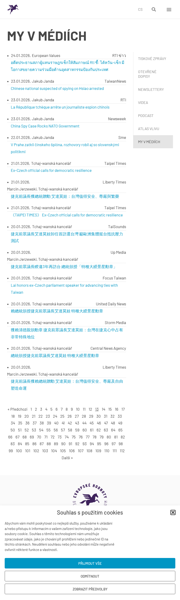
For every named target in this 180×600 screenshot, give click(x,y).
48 (113, 422)
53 (34, 429)
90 (63, 443)
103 (45, 450)
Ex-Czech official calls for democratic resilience (51, 170)
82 (123, 436)
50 (13, 429)
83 (13, 443)
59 (77, 429)
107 (80, 450)
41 (63, 422)
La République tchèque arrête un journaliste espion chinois (60, 107)
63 (106, 429)
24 (55, 416)
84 (20, 443)
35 (20, 422)
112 (122, 450)
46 (99, 422)
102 (36, 450)
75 (74, 436)
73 (60, 436)
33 (120, 416)
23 (48, 416)
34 (13, 422)
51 (20, 429)
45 (92, 422)
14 (103, 409)
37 (35, 422)
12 (90, 409)
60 (84, 429)
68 (24, 436)
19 (19, 416)
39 (49, 422)
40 (56, 422)
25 (62, 416)
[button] (173, 512)
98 (121, 443)
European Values (46, 55)
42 (70, 422)
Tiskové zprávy (152, 58)
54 (41, 429)
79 (102, 436)
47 (106, 422)
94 (92, 443)
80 (109, 436)
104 (54, 450)
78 (95, 436)
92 (77, 443)
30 (98, 416)
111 (114, 450)
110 (106, 450)
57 (63, 429)
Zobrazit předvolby (90, 589)
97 (114, 443)
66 (10, 436)
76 (81, 436)
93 (84, 443)
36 (27, 422)
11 (84, 409)
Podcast (146, 115)
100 (19, 450)
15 (110, 409)
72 (53, 436)
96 (106, 443)
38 (42, 422)
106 (72, 450)
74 (67, 436)
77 (88, 436)
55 (48, 429)
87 (42, 443)
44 (84, 422)
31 (105, 416)
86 (34, 443)
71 (46, 436)
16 (116, 409)
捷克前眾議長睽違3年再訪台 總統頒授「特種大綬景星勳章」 (64, 266)
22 (40, 416)
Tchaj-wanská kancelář (51, 163)
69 (32, 436)
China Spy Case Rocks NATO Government (45, 126)
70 (39, 436)
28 (84, 416)
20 (26, 416)
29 (91, 416)
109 (98, 450)
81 (116, 436)
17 (123, 409)
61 (92, 429)
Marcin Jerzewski (22, 189)
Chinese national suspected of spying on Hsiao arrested (57, 88)
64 (113, 429)
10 (78, 409)
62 (99, 429)
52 (27, 429)
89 (56, 443)
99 (11, 450)
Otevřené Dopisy (147, 73)
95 (99, 443)
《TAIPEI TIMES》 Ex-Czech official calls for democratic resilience (67, 214)
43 (77, 422)
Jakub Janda (43, 81)
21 (33, 416)
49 (120, 422)
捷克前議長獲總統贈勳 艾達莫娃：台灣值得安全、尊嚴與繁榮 (65, 196)
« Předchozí (17, 409)
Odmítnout (90, 576)
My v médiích (149, 141)
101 (27, 450)
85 (27, 443)
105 (63, 450)
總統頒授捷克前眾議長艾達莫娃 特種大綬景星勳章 (55, 355)
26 (70, 416)
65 (120, 429)
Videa (143, 102)
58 (70, 429)
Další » (67, 457)
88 (49, 443)
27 (77, 416)
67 (17, 436)
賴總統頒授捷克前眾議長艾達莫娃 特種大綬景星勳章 (57, 310)
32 (112, 416)
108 (89, 450)
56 (56, 429)
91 (70, 443)
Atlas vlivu (148, 128)
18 (13, 416)
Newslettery (151, 89)
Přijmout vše (90, 563)
